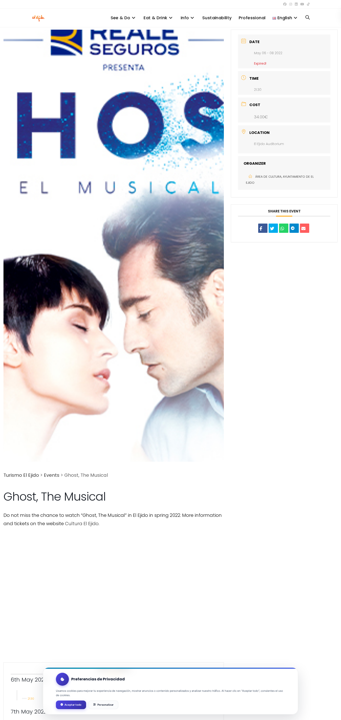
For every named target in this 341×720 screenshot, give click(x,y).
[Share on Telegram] (294, 228)
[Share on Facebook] (262, 228)
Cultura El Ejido (82, 523)
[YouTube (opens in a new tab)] (302, 4)
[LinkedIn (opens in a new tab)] (296, 4)
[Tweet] (273, 228)
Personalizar (105, 704)
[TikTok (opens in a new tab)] (308, 4)
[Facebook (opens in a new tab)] (285, 4)
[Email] (304, 228)
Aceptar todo (72, 704)
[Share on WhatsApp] (283, 228)
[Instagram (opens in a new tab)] (290, 4)
